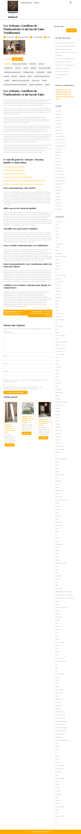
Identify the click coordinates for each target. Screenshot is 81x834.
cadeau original (59, 348)
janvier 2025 (58, 171)
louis (56, 541)
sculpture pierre (60, 734)
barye (57, 304)
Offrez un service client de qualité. (14, 170)
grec (56, 478)
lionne (57, 538)
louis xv (57, 547)
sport (57, 756)
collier (57, 373)
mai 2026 (58, 120)
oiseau (57, 601)
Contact (36, 3)
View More (10, 445)
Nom (5, 355)
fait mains (58, 437)
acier (56, 231)
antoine (57, 259)
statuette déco (60, 769)
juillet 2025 (58, 152)
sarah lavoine (59, 699)
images (57, 506)
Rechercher (71, 30)
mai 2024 (58, 196)
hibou (57, 487)
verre (56, 813)
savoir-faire (35, 80)
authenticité (8, 68)
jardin (57, 519)
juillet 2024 (58, 190)
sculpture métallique (61, 727)
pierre (57, 648)
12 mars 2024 (10, 37)
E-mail (5, 363)
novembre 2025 (60, 139)
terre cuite (58, 794)
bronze (57, 332)
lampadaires (59, 525)
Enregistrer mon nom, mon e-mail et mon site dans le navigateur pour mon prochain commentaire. (25, 381)
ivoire (56, 512)
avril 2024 (58, 199)
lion (56, 535)
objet (57, 585)
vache (57, 810)
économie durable (44, 68)
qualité (7, 80)
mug (56, 573)
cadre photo (59, 351)
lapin (56, 531)
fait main (58, 433)
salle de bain (59, 693)
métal (57, 566)
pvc (56, 671)
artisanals (58, 294)
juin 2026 (57, 117)
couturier (18, 68)
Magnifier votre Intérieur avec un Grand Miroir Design (45, 422)
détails (26, 68)
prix (56, 664)
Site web (6, 371)
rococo (57, 677)
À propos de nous (26, 3)
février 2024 (58, 206)
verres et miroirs (60, 816)
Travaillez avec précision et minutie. (14, 174)
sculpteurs (58, 705)
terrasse (57, 791)
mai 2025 (58, 158)
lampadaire (58, 522)
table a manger (60, 778)
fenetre (57, 452)
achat (57, 225)
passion (14, 76)
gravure (57, 471)
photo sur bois (59, 642)
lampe (57, 528)
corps (57, 376)
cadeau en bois (60, 345)
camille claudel (59, 354)
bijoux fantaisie (59, 320)
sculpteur (58, 702)
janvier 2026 (58, 133)
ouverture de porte (61, 607)
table (57, 775)
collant (57, 370)
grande (57, 468)
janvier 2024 (58, 209)
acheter (57, 228)
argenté (57, 266)
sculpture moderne (61, 731)
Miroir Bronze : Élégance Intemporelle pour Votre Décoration (62, 74)
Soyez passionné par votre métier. (14, 167)
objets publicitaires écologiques (64, 598)
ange (56, 250)
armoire (57, 269)
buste (57, 339)
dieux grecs (58, 405)
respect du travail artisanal (20, 80)
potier (30, 76)
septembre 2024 (60, 184)
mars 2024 (58, 203)
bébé (57, 307)
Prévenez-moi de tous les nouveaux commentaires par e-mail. (23, 387)
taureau (57, 788)
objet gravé (58, 588)
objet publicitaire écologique (63, 591)
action (57, 234)
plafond (57, 652)
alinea (57, 237)
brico (56, 329)
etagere (57, 424)
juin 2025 (57, 155)
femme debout (60, 449)
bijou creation (59, 313)
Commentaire (8, 332)
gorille (57, 462)
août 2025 (58, 149)
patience (22, 76)
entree (57, 421)
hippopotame (59, 490)
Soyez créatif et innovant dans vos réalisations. (18, 177)
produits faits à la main (41, 76)
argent (57, 263)
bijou (56, 310)
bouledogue (59, 326)
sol (56, 753)
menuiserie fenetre (61, 563)
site (56, 750)
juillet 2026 (58, 114)
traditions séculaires (35, 84)
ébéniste (33, 68)
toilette (57, 800)
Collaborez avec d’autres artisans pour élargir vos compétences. (23, 184)
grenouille (58, 481)
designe (57, 399)
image (57, 503)
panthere (58, 610)
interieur (57, 509)
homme (57, 493)
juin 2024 (57, 193)
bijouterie (58, 316)
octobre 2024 (59, 181)
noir (56, 582)
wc (56, 822)
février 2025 (58, 168)
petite (57, 636)
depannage (58, 392)
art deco (58, 278)
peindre (57, 620)
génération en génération (12, 72)
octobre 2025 (59, 143)
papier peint (59, 617)
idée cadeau (59, 497)
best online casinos (62, 90)
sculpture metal (60, 724)
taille (56, 781)
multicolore (58, 576)
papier (57, 614)
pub (56, 667)
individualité (40, 72)
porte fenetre (59, 658)
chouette (58, 367)
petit (56, 633)
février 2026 (58, 130)
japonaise (58, 516)
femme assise (59, 446)
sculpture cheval (60, 718)
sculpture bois (59, 712)
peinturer (58, 629)
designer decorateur (61, 402)
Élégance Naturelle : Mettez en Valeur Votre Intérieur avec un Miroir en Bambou (65, 52)
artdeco (57, 285)
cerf (56, 358)
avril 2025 (58, 162)
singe (57, 743)
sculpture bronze (60, 715)
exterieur (58, 427)
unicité (47, 84)
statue (57, 759)
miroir (57, 569)
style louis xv (59, 772)
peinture (57, 626)
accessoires (58, 222)
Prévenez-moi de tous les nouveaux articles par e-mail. (21, 389)
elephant (58, 414)
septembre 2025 (60, 146)
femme (57, 443)
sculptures (58, 737)
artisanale (58, 291)
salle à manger (59, 690)
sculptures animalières (62, 740)
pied (56, 645)
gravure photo (59, 474)
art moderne (59, 282)
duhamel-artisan (23, 37)
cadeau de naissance (61, 342)
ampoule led (59, 244)
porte (57, 655)
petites (57, 639)
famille (57, 440)
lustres (57, 550)
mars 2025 (58, 165)
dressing (57, 411)
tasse (57, 784)
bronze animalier (60, 335)
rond (56, 683)
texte (57, 797)
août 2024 (58, 187)
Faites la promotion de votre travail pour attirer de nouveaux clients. (24, 181)
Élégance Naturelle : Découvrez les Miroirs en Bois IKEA (10, 428)
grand (57, 465)
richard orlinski (59, 674)
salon (57, 696)
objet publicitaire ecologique (63, 595)
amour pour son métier (19, 64)
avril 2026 (58, 124)
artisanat (33, 64)
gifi (56, 456)
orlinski (57, 604)
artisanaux (58, 297)
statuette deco (60, 765)
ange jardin (58, 253)
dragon (57, 408)
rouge (57, 686)
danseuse (58, 389)
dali (56, 386)
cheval (57, 361)
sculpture (58, 708)
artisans (41, 64)
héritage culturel (28, 72)
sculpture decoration (61, 721)
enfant (57, 418)
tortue (57, 803)
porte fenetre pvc (60, 661)
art (56, 272)
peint (56, 623)
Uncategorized (17, 59)
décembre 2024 (60, 174)
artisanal (58, 288)
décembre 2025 (60, 136)
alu (56, 241)
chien (57, 364)
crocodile (58, 383)
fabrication (58, 430)
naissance (58, 579)
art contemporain (60, 275)
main (56, 554)
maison (57, 557)
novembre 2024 (60, 177)
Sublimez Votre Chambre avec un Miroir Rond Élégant (28, 419)
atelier (57, 301)
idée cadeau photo (61, 500)
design (57, 395)
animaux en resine (60, 256)
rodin (56, 680)
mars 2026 (58, 127)
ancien (57, 247)
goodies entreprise (61, 459)
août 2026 (58, 111)
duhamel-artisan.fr (13, 14)
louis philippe (59, 544)
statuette (58, 762)
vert (56, 819)
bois (56, 323)
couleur (57, 380)
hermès (57, 484)
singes (57, 746)
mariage (57, 560)
